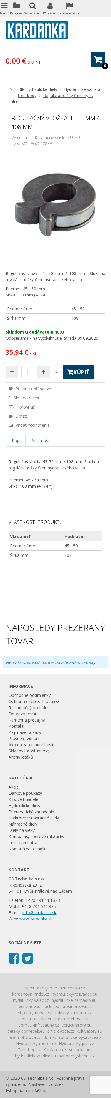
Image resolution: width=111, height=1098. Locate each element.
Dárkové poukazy (25, 793)
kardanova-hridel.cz (30, 994)
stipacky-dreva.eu (34, 1012)
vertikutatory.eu (76, 1025)
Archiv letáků (21, 757)
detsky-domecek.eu (26, 1031)
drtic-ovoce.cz (60, 1031)
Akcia (14, 787)
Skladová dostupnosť (29, 751)
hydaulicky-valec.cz (31, 1000)
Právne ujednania (25, 738)
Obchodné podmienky (30, 695)
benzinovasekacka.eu (39, 1006)
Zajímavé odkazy (25, 732)
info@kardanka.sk (39, 912)
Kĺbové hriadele (23, 799)
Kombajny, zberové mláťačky (36, 836)
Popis (17, 440)
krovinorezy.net (76, 1006)
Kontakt (16, 726)
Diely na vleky (22, 830)
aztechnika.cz (72, 988)
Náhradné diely (23, 824)
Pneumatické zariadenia (31, 811)
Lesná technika (23, 842)
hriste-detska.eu (37, 1019)
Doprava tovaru (24, 714)
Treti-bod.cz (29, 1049)
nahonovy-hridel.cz (76, 1056)
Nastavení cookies (46, 1084)
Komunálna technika (28, 849)
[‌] (14, 957)
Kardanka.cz (54, 1049)
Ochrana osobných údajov (34, 701)
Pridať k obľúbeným (33, 388)
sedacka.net (80, 1049)
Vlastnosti (41, 440)
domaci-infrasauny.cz (38, 1025)
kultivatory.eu (89, 1031)
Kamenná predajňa (27, 720)
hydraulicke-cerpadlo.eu (74, 1000)
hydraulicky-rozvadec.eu (74, 994)
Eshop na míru (19, 1090)
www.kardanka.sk (35, 919)
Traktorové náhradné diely (34, 818)
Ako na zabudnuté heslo (32, 744)
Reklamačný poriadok (29, 707)
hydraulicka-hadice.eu (35, 1056)
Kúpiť (81, 372)
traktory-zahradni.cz (73, 1012)
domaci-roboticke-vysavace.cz (72, 1037)
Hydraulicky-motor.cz (36, 1043)
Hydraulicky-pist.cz (76, 1043)
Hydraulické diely (41, 89)
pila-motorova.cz (25, 1037)
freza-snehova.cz (71, 1019)
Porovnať (24, 407)
